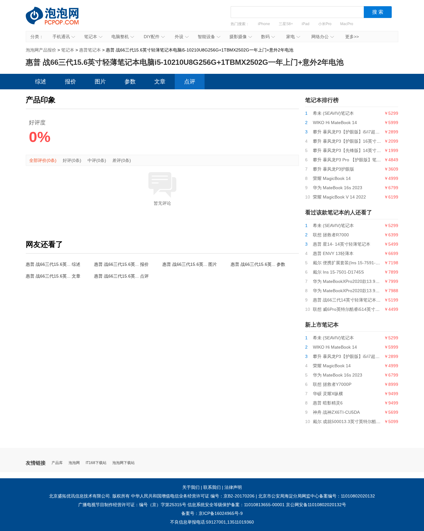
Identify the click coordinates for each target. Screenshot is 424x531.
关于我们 (191, 487)
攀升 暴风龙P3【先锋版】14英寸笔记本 (351, 150)
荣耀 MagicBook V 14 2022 (339, 196)
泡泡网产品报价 (58, 20)
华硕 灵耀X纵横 (328, 393)
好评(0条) (72, 160)
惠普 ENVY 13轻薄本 (333, 253)
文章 (159, 81)
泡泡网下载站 (123, 463)
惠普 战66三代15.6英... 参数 (258, 264)
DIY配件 (152, 36)
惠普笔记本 (90, 49)
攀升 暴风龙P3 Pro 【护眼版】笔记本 (349, 159)
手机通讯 (61, 36)
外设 (179, 36)
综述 (40, 81)
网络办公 (320, 36)
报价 (70, 81)
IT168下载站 (96, 463)
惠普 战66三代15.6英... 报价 (121, 264)
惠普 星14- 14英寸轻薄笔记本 (341, 244)
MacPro (346, 24)
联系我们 (212, 487)
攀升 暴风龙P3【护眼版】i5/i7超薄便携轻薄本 (357, 131)
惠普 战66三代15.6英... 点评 (121, 276)
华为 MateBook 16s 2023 (337, 187)
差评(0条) (121, 160)
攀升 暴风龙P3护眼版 (333, 169)
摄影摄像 (238, 36)
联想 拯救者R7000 (331, 234)
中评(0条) (97, 160)
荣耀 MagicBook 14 (332, 178)
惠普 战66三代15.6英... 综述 (53, 264)
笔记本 (90, 36)
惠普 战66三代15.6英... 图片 (189, 264)
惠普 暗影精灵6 (328, 402)
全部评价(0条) (42, 160)
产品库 (57, 463)
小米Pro (325, 24)
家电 (290, 36)
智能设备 (206, 36)
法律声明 (233, 487)
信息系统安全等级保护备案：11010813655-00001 (236, 504)
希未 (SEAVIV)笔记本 (333, 113)
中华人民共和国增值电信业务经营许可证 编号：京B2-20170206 (193, 495)
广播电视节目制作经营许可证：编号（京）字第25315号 (132, 504)
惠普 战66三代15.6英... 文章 (53, 276)
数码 (265, 36)
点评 (189, 81)
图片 (100, 81)
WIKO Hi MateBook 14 (335, 122)
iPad (305, 24)
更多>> (352, 36)
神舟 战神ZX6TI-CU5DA (336, 412)
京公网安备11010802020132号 (316, 504)
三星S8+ (286, 24)
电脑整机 (120, 36)
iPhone (264, 24)
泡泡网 (74, 463)
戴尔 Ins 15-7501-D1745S (338, 272)
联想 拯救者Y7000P (332, 384)
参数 (130, 81)
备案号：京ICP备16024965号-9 (212, 513)
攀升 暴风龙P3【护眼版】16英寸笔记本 (351, 141)
